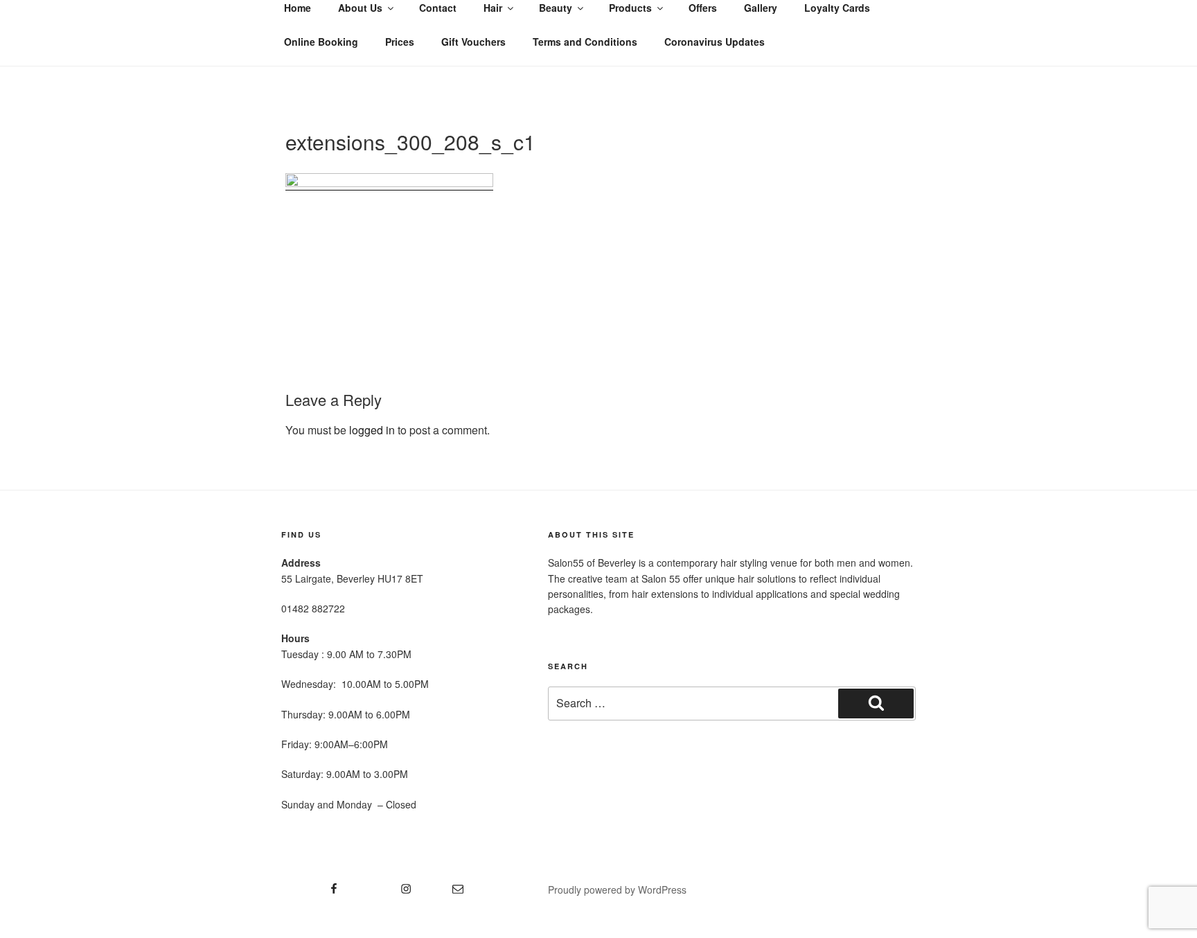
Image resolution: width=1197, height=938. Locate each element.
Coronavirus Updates (714, 41)
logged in (372, 430)
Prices (399, 41)
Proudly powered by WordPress (617, 889)
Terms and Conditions (585, 41)
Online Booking (321, 41)
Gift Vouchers (473, 41)
